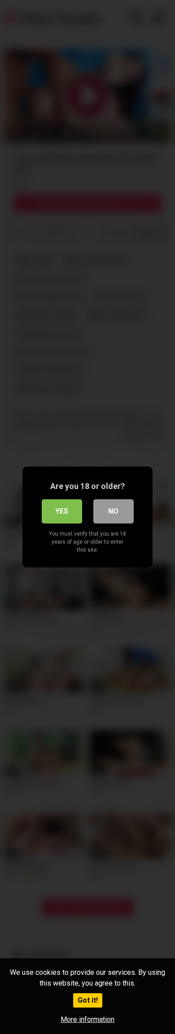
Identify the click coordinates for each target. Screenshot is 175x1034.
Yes (61, 511)
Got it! (88, 1000)
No (113, 511)
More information (87, 1019)
